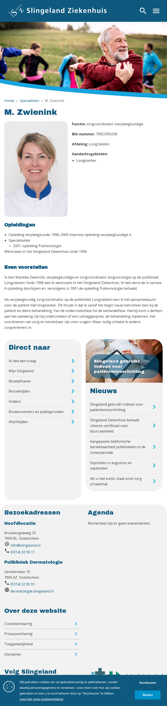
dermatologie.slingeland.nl (31, 591)
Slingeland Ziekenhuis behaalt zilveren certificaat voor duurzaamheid (114, 426)
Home (9, 100)
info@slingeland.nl (25, 545)
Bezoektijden (19, 391)
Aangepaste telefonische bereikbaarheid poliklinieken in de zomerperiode (117, 447)
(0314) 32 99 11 (22, 552)
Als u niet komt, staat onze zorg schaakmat (116, 481)
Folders (15, 401)
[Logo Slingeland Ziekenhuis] (58, 10)
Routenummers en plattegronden (36, 411)
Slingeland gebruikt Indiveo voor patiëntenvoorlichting (116, 407)
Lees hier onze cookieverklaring (41, 699)
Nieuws (103, 391)
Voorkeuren (147, 682)
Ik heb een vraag (22, 360)
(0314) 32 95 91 (22, 584)
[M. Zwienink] (36, 169)
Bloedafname (19, 381)
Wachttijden (18, 421)
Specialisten (29, 100)
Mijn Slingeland (21, 370)
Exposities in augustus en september (111, 465)
